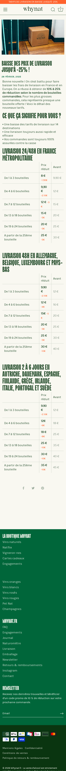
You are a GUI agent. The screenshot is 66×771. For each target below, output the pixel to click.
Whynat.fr (16, 768)
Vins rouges (11, 598)
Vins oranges (12, 582)
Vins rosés (10, 592)
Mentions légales (13, 748)
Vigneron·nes (12, 553)
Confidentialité (33, 748)
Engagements (12, 564)
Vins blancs (11, 587)
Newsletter (10, 659)
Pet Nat (8, 603)
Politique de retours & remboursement (26, 757)
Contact (8, 676)
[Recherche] (53, 10)
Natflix (7, 547)
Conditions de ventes (15, 753)
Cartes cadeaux (13, 558)
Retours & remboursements (22, 665)
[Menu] (5, 9)
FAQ (5, 627)
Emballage (10, 654)
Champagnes (12, 609)
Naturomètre (12, 643)
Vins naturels (12, 542)
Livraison (9, 649)
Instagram (10, 670)
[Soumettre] (61, 713)
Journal (8, 638)
